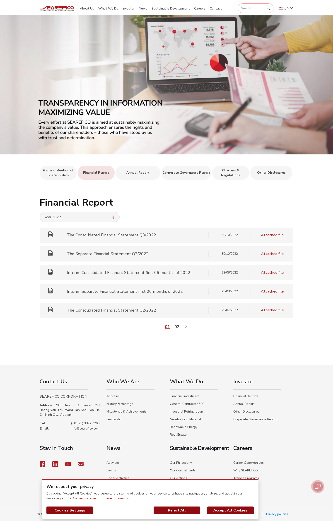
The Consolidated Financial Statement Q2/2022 (111, 310)
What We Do (108, 8)
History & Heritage (119, 404)
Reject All (177, 510)
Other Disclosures (246, 411)
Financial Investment (184, 396)
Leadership (114, 419)
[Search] (268, 8)
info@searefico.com (85, 428)
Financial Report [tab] (96, 172)
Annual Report (243, 404)
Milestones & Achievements (126, 411)
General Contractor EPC (187, 404)
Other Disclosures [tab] (271, 172)
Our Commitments (183, 470)
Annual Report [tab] (138, 172)
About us (113, 396)
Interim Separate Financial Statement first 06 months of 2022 (125, 291)
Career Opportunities (248, 463)
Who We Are (122, 381)
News (143, 8)
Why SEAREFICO (245, 470)
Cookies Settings (70, 510)
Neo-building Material (185, 419)
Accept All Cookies (230, 510)
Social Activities (117, 478)
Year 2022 (52, 217)
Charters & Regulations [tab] (230, 172)
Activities (113, 463)
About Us (87, 8)
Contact (216, 8)
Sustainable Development (171, 8)
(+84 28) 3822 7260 (85, 423)
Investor (129, 8)
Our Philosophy (181, 463)
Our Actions (178, 478)
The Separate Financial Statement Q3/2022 (108, 254)
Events (111, 470)
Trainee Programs (246, 478)
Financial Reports (245, 396)
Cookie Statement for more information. (101, 498)
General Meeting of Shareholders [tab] (58, 172)
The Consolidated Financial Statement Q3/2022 (111, 235)
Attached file (272, 235)
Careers (199, 8)
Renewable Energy (183, 427)
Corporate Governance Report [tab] (186, 172)
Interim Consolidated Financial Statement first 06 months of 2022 (128, 272)
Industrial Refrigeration (186, 411)
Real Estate (178, 434)
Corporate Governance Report (255, 419)
